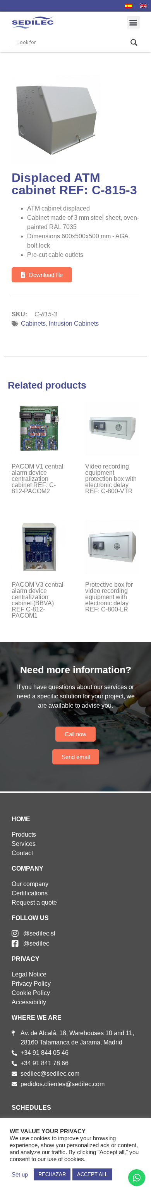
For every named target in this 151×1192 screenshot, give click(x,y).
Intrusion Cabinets (74, 323)
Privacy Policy (31, 983)
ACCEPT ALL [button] (92, 1174)
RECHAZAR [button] (52, 1174)
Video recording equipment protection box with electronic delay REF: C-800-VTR (111, 478)
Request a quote (34, 902)
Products (24, 834)
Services (24, 844)
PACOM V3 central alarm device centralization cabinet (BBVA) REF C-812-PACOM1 (37, 600)
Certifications (30, 893)
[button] (133, 22)
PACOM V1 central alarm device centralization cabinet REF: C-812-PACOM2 (37, 478)
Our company (30, 884)
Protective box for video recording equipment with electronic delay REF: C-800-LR (109, 597)
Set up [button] (20, 1175)
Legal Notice (29, 974)
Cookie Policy (31, 993)
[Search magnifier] (134, 42)
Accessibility (29, 1002)
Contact (22, 853)
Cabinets (33, 323)
